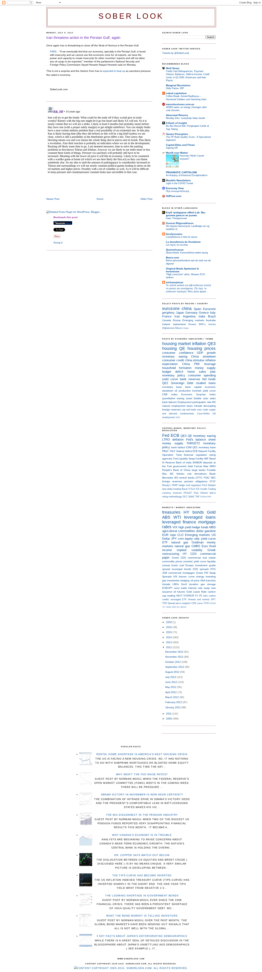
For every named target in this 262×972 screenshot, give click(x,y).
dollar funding (174, 489)
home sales (196, 371)
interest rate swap (199, 588)
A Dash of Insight (176, 123)
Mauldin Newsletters (178, 180)
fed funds (209, 379)
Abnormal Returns (177, 115)
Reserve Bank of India (178, 462)
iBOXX (183, 607)
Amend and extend (198, 599)
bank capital (193, 386)
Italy (213, 312)
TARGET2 (193, 443)
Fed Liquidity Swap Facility (188, 458)
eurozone (171, 308)
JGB (164, 572)
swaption (186, 603)
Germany (191, 312)
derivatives (200, 473)
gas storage (208, 584)
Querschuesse (175, 249)
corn (181, 538)
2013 (169, 642)
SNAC (191, 496)
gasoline (210, 531)
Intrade (198, 405)
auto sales (209, 398)
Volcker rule (184, 473)
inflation (199, 343)
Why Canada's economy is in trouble (142, 835)
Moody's (166, 485)
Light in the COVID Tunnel (179, 183)
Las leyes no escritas (177, 244)
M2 (171, 473)
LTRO (166, 439)
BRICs (202, 324)
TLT (164, 607)
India (202, 316)
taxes (190, 405)
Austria (212, 324)
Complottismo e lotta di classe (181, 237)
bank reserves (190, 379)
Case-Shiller (203, 413)
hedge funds (200, 527)
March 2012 (172, 697)
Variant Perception (177, 134)
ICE (198, 489)
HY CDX (190, 554)
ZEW (178, 417)
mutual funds (170, 565)
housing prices (201, 348)
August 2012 (172, 671)
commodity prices (172, 561)
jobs (213, 371)
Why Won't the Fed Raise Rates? (142, 774)
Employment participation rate (194, 402)
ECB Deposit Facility (204, 451)
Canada (166, 320)
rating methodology (172, 496)
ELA (193, 489)
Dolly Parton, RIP (175, 88)
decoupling (209, 405)
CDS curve (197, 603)
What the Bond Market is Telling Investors (142, 915)
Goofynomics (174, 234)
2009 (169, 718)
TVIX (206, 603)
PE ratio (203, 595)
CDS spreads (201, 569)
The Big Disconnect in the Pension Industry (142, 814)
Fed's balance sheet (201, 439)
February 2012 (174, 702)
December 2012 (174, 651)
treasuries (171, 512)
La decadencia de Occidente (183, 241)
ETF (165, 542)
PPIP (209, 497)
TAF (197, 496)
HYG (213, 569)
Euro (205, 546)
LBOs (176, 584)
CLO (180, 535)
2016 (169, 627)
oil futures (179, 591)
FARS (53, 51)
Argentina (189, 316)
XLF (178, 607)
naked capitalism (176, 93)
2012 (169, 647)
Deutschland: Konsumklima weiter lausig (187, 252)
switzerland (179, 324)
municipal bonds (181, 569)
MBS (212, 527)
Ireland (166, 324)
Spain (197, 309)
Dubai (185, 328)
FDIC (207, 477)
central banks (187, 477)
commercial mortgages (181, 572)
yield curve (170, 379)
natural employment (173, 405)
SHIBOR (197, 462)
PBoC (165, 451)
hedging (184, 580)
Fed (165, 435)
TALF (172, 451)
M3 (214, 402)
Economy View (175, 188)
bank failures (169, 402)
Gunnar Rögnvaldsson (180, 223)
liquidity (211, 561)
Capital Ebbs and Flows (180, 144)
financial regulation (195, 454)
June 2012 (171, 682)
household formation (176, 368)
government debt (183, 466)
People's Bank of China (176, 470)
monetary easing (174, 356)
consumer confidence (177, 352)
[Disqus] (99, 149)
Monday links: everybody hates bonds (185, 118)
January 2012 (173, 707)
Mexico (179, 328)
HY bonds (194, 512)
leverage (210, 364)
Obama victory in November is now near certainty (142, 794)
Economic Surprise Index (198, 394)
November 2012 (174, 656)
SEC (213, 477)
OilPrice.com (173, 196)
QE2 (165, 383)
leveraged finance (179, 522)
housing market (176, 343)
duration (193, 584)
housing (169, 348)
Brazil (212, 316)
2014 (169, 637)
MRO (213, 466)
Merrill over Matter (177, 152)
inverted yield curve (204, 390)
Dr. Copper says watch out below (141, 855)
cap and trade (189, 409)
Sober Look (131, 16)
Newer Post (52, 198)
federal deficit (184, 451)
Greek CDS (179, 557)
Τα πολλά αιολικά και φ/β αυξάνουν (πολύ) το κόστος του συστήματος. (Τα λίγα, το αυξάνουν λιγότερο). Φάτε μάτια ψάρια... (188, 288)
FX (196, 595)
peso (178, 603)
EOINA (203, 497)
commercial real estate (202, 557)
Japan (180, 312)
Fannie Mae (201, 466)
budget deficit (172, 371)
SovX (184, 584)
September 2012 (175, 666)
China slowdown (203, 356)
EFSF (213, 481)
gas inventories (170, 580)
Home (100, 198)
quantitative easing (173, 398)
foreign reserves (171, 409)
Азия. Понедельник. (176, 218)
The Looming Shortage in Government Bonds (142, 895)
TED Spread (168, 603)
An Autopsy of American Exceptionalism (186, 175)
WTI (177, 517)
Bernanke (167, 477)
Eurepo (189, 565)
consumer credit (173, 360)
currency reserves (172, 493)
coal (181, 565)
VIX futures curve (183, 576)
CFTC (199, 477)
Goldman (198, 542)
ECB (175, 435)
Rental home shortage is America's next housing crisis (141, 754)
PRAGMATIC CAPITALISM (181, 172)
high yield (184, 527)
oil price (195, 580)
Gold (211, 512)
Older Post (146, 198)
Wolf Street (172, 68)
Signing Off (172, 147)
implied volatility (189, 550)
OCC (185, 496)
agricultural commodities (178, 531)
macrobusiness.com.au (180, 104)
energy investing (206, 576)
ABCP (179, 595)
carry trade (202, 409)
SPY (213, 599)
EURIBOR (189, 595)
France (166, 316)
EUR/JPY (167, 588)
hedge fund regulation (190, 485)
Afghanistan (168, 328)
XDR (174, 607)
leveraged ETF (179, 599)
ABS (166, 517)
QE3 (211, 343)
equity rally (192, 538)
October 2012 (173, 661)
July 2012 (171, 677)
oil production (183, 390)
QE (182, 348)
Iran (177, 316)
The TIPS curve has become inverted (142, 875)
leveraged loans (200, 517)
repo (173, 535)
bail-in (213, 493)
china (187, 308)
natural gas (179, 542)
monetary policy (173, 375)
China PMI (191, 364)
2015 (169, 632)
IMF (206, 458)
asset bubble (193, 398)
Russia (177, 320)
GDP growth (206, 352)
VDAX (168, 607)
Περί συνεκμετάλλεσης (177, 191)
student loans (206, 383)
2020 (169, 622)
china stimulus (194, 360)
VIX (175, 527)
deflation (178, 439)
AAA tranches (208, 580)
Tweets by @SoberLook (175, 53)
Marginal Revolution (178, 85)
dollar (200, 531)
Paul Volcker (201, 493)
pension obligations (195, 481)
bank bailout (178, 447)
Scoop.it (58, 242)
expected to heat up (114, 71)
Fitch (204, 485)
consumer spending (202, 375)
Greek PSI (202, 572)
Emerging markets (193, 320)
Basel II (186, 489)
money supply (205, 368)
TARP (175, 485)
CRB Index (170, 394)
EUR (165, 535)
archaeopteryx (174, 282)
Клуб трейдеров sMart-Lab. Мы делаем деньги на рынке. (185, 214)
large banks (199, 470)
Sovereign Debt (182, 383)
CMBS (195, 546)
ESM (189, 447)
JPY (174, 538)
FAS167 (188, 493)
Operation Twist (172, 454)
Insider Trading (208, 489)
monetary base (172, 386)
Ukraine (192, 324)
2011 (169, 713)
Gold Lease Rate (196, 591)
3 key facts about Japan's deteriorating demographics (142, 936)
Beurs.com (172, 257)
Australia (211, 320)
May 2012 (171, 687)
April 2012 (171, 692)
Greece (204, 312)
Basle (212, 473)
